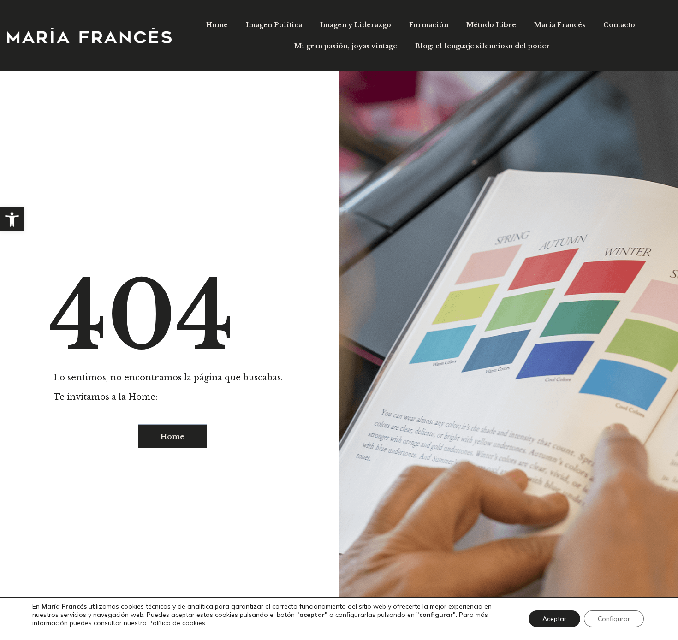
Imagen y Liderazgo (355, 25)
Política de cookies (177, 623)
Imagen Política (274, 25)
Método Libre (491, 25)
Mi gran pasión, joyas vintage (345, 46)
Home (217, 25)
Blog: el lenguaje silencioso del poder (482, 46)
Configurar (614, 619)
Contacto (619, 25)
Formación (428, 25)
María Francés (559, 25)
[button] (12, 219)
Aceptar (554, 619)
